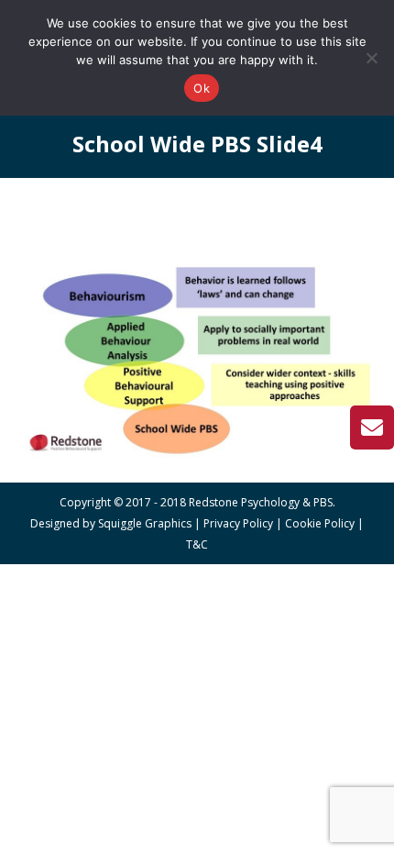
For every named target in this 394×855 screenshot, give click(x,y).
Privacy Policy (238, 523)
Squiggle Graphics (145, 523)
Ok (201, 88)
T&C (197, 544)
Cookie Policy (320, 523)
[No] (371, 58)
